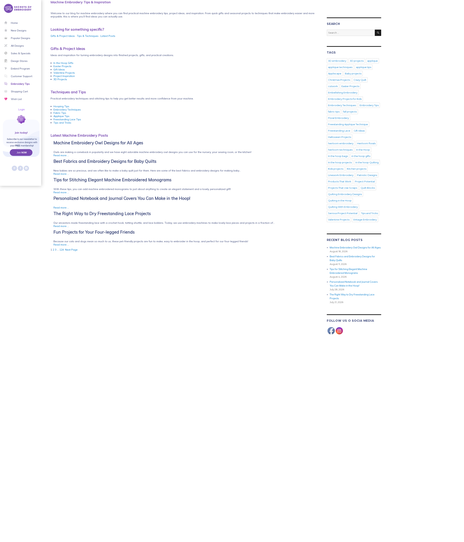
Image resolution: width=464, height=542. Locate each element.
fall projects (350, 111)
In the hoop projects (340, 162)
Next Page (71, 249)
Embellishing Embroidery (342, 92)
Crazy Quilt (360, 79)
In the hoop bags (338, 156)
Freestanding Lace (339, 130)
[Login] (8, 123)
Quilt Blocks (368, 187)
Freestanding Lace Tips (67, 119)
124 (61, 249)
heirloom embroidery (340, 143)
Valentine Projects (64, 72)
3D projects (357, 60)
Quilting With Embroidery (343, 206)
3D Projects (60, 79)
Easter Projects (62, 66)
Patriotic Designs (367, 175)
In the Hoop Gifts (63, 63)
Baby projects (353, 73)
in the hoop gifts (360, 156)
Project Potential (365, 181)
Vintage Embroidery (365, 219)
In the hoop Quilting (367, 162)
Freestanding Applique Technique (348, 124)
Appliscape (334, 73)
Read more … (61, 155)
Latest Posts (107, 36)
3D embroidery (337, 60)
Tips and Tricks (62, 122)
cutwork (333, 86)
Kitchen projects (356, 168)
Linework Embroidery (340, 175)
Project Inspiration (64, 76)
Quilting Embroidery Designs (345, 194)
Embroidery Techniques (67, 109)
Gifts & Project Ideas (63, 36)
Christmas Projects (339, 79)
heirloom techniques (340, 149)
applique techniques (340, 67)
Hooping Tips (61, 106)
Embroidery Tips (369, 105)
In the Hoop (363, 149)
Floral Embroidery (338, 117)
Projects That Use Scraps (342, 187)
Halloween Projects (339, 137)
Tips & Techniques (87, 36)
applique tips (363, 67)
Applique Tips (61, 116)
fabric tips (333, 111)
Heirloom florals (366, 143)
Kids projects (335, 168)
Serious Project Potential (342, 213)
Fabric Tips (59, 112)
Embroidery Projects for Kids (345, 98)
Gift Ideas (59, 69)
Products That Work (339, 181)
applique (372, 60)
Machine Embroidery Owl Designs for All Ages (355, 247)
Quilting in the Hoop (340, 200)
